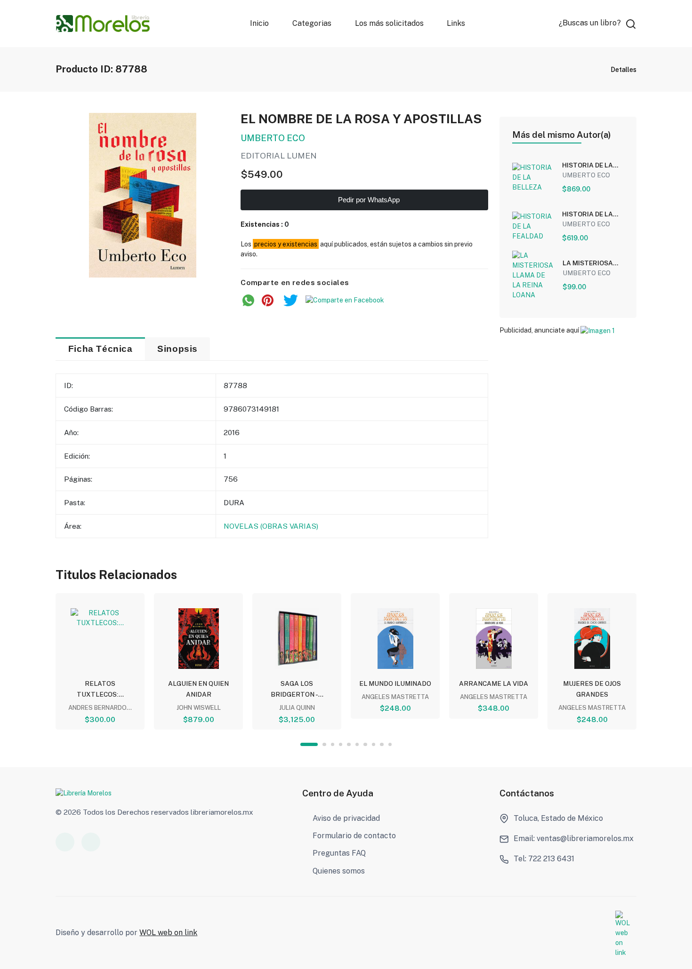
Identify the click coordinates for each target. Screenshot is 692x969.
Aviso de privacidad (346, 818)
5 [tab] (348, 744)
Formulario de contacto (354, 835)
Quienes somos (339, 870)
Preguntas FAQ (339, 853)
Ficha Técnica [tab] (100, 349)
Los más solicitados (389, 23)
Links (456, 23)
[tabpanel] (100, 661)
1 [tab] (309, 744)
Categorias (311, 23)
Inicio (259, 23)
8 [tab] (373, 744)
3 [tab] (332, 744)
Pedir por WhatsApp (368, 200)
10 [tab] (390, 744)
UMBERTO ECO (273, 138)
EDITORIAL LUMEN (279, 155)
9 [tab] (381, 744)
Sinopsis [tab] (177, 349)
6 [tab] (357, 744)
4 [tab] (340, 744)
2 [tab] (324, 744)
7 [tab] (365, 744)
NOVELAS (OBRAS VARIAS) (271, 526)
